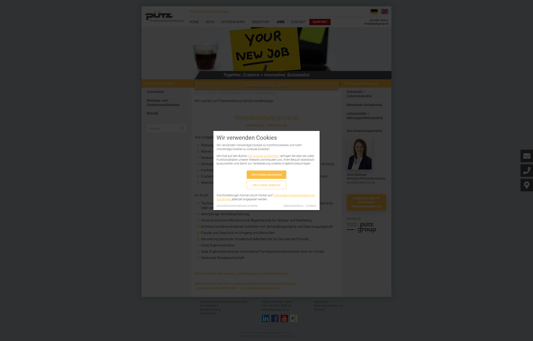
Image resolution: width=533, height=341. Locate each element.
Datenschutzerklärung (293, 205)
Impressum (311, 205)
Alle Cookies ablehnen (266, 185)
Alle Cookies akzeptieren (263, 156)
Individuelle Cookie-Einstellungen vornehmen (237, 205)
